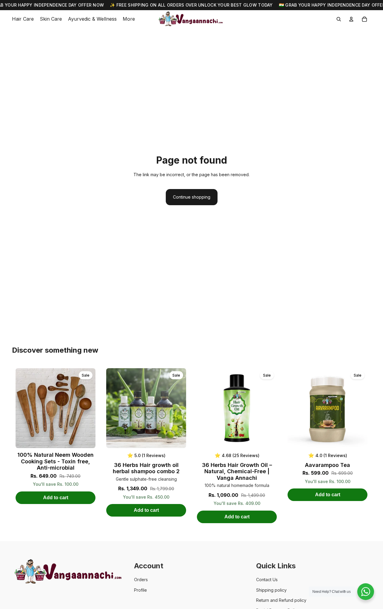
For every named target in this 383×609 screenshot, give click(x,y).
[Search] (338, 19)
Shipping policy (271, 590)
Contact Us (267, 579)
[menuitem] (129, 19)
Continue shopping (191, 197)
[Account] (351, 19)
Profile (140, 590)
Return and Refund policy (281, 600)
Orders (141, 579)
